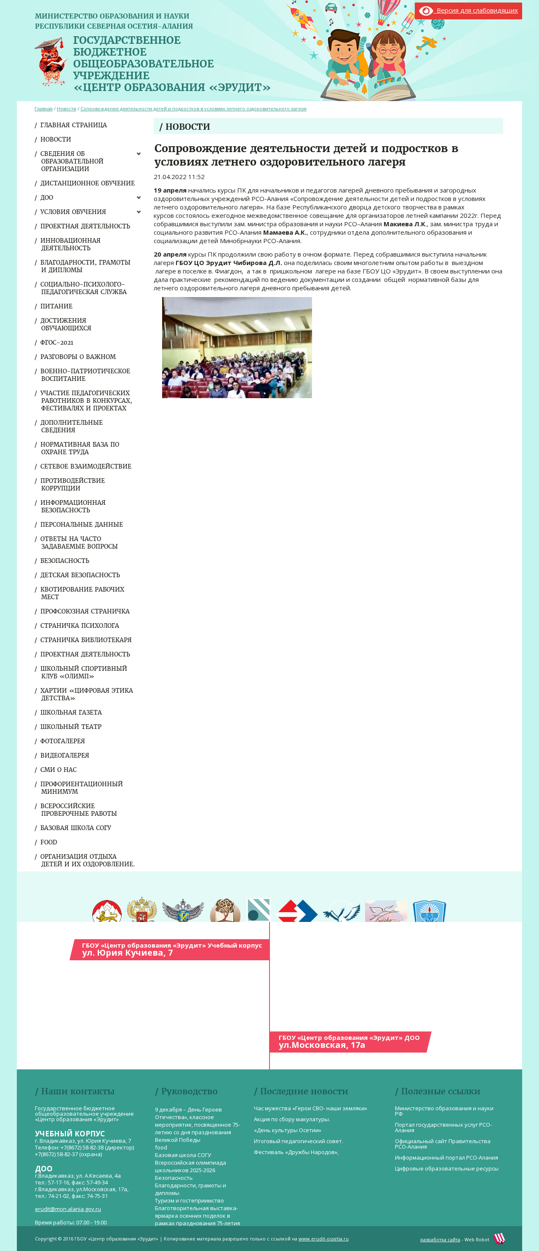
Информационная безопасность (73, 506)
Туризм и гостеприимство (189, 1200)
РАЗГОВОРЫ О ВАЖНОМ (78, 357)
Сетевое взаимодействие (86, 466)
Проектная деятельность (85, 226)
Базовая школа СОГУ (76, 828)
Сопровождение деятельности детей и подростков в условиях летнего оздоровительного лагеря (193, 108)
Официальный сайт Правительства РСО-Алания (443, 1143)
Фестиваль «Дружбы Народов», (296, 1152)
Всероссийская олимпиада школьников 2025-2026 (190, 1166)
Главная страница (74, 125)
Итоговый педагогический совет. (298, 1141)
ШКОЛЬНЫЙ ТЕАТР (71, 727)
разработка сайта (440, 1239)
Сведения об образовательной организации (72, 161)
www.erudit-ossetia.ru (324, 1238)
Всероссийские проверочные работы (79, 809)
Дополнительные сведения (72, 426)
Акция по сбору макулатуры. (292, 1119)
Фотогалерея (63, 741)
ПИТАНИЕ (56, 306)
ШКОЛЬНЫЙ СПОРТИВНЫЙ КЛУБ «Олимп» (84, 672)
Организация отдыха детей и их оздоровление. (88, 860)
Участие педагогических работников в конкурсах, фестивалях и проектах (86, 400)
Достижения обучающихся (66, 324)
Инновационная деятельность (71, 244)
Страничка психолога (80, 626)
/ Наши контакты (75, 1091)
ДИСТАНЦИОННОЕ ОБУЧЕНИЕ (88, 183)
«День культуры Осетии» (287, 1130)
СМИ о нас (59, 770)
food (49, 842)
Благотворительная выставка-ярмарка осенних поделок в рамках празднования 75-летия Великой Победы (197, 1219)
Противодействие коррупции (73, 484)
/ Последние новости (301, 1091)
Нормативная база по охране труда (80, 448)
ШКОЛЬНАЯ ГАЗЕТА (71, 712)
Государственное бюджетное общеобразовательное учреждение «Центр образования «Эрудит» (172, 62)
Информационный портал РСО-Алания (446, 1157)
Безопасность (65, 561)
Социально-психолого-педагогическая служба (84, 288)
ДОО (47, 197)
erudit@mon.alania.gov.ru (68, 1209)
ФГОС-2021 (57, 342)
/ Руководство (186, 1091)
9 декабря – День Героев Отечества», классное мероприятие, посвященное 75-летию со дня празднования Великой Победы (197, 1125)
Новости (56, 139)
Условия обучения (73, 212)
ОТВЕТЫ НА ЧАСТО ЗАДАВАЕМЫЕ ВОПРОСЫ (79, 542)
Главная (44, 108)
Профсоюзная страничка (85, 611)
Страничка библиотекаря (86, 640)
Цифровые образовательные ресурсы (447, 1168)
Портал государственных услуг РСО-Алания (443, 1127)
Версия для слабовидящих (475, 10)
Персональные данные (82, 524)
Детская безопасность (80, 575)
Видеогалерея (65, 755)
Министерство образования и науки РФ (444, 1110)
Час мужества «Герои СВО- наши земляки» (310, 1108)
